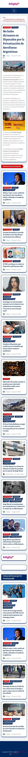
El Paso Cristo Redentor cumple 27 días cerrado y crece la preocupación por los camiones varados (14, 427)
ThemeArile (15, 754)
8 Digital (8, 55)
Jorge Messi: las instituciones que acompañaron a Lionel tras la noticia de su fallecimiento (14, 506)
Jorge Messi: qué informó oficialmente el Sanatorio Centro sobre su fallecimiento (13, 541)
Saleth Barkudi (10, 474)
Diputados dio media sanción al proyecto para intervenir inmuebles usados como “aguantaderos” (14, 385)
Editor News (22, 752)
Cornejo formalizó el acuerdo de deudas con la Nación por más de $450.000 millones (13, 234)
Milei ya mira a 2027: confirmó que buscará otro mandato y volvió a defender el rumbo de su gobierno (13, 196)
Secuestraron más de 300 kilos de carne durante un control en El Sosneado (13, 728)
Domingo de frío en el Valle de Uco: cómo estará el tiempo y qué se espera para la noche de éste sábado (13, 689)
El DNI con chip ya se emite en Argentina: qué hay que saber (13, 265)
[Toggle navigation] (14, 10)
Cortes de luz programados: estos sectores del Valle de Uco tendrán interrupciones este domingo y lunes (13, 613)
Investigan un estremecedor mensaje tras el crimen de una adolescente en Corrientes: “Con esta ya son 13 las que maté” (13, 306)
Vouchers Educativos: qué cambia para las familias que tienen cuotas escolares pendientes (13, 347)
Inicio (3, 17)
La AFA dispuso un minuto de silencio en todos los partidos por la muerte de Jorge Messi (13, 468)
